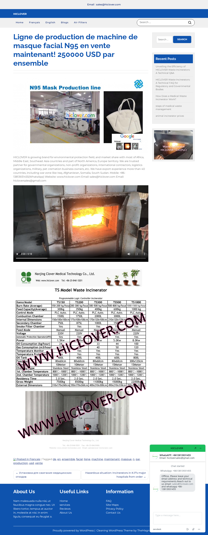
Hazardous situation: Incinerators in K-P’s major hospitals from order (115, 474)
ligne (87, 459)
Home (20, 22)
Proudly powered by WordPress (73, 530)
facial (79, 459)
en (59, 459)
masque (126, 459)
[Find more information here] (177, 488)
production (20, 463)
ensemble (68, 459)
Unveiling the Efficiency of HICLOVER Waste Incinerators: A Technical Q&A (173, 69)
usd (31, 463)
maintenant (112, 459)
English (50, 22)
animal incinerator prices (170, 115)
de (54, 459)
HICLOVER (20, 13)
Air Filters (80, 22)
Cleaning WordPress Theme (115, 530)
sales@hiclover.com (108, 4)
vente (39, 463)
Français (34, 22)
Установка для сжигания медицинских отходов (44, 474)
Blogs (64, 22)
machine (97, 459)
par (138, 459)
